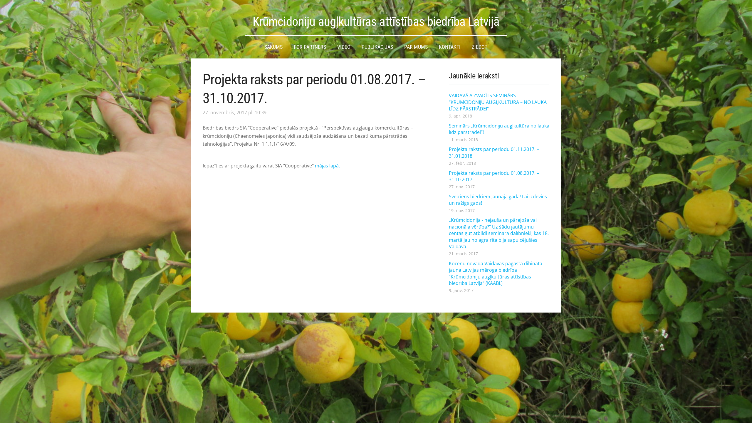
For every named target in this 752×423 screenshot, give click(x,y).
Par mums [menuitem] (416, 47)
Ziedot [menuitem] (479, 47)
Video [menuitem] (343, 47)
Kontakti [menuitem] (450, 47)
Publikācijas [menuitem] (377, 47)
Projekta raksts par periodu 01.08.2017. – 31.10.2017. (494, 176)
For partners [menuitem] (310, 47)
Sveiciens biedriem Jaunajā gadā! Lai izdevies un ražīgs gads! (498, 199)
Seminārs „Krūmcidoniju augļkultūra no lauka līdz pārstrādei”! (499, 128)
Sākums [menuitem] (273, 47)
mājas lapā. (327, 165)
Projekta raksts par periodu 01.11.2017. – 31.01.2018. (494, 152)
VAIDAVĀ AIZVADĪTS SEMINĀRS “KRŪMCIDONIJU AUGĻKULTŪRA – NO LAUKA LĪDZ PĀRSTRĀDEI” (498, 102)
